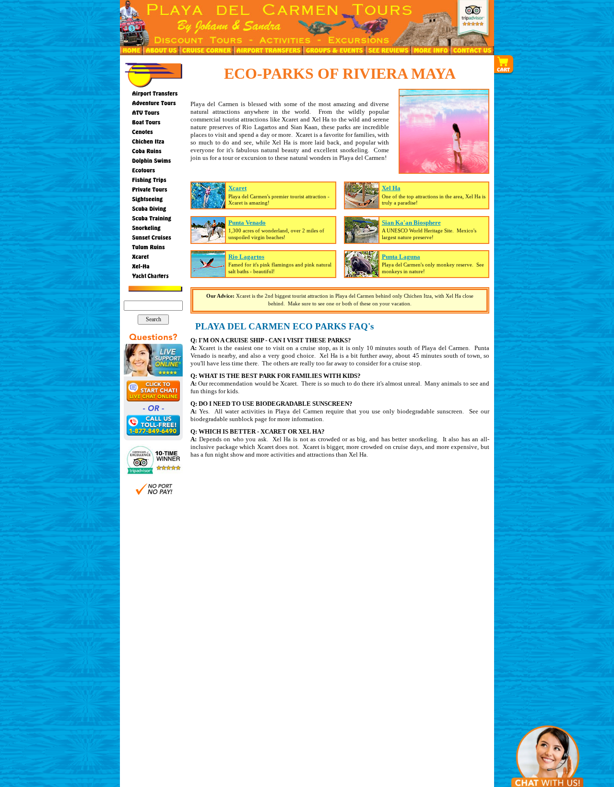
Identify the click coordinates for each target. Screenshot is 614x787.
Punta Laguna (401, 257)
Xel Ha (391, 188)
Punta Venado (247, 222)
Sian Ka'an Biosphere (411, 222)
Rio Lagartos (246, 257)
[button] (504, 64)
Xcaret (237, 188)
